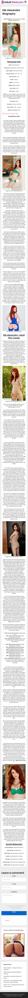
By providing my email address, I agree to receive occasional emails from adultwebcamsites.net (16, 907)
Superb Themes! (18, 995)
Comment (14, 892)
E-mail (14, 884)
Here (21, 930)
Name (14, 876)
